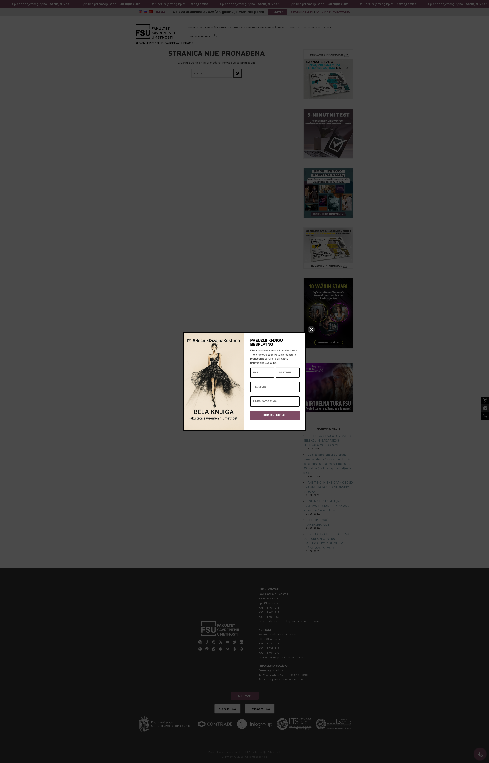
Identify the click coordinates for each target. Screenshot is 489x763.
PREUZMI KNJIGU (274, 415)
